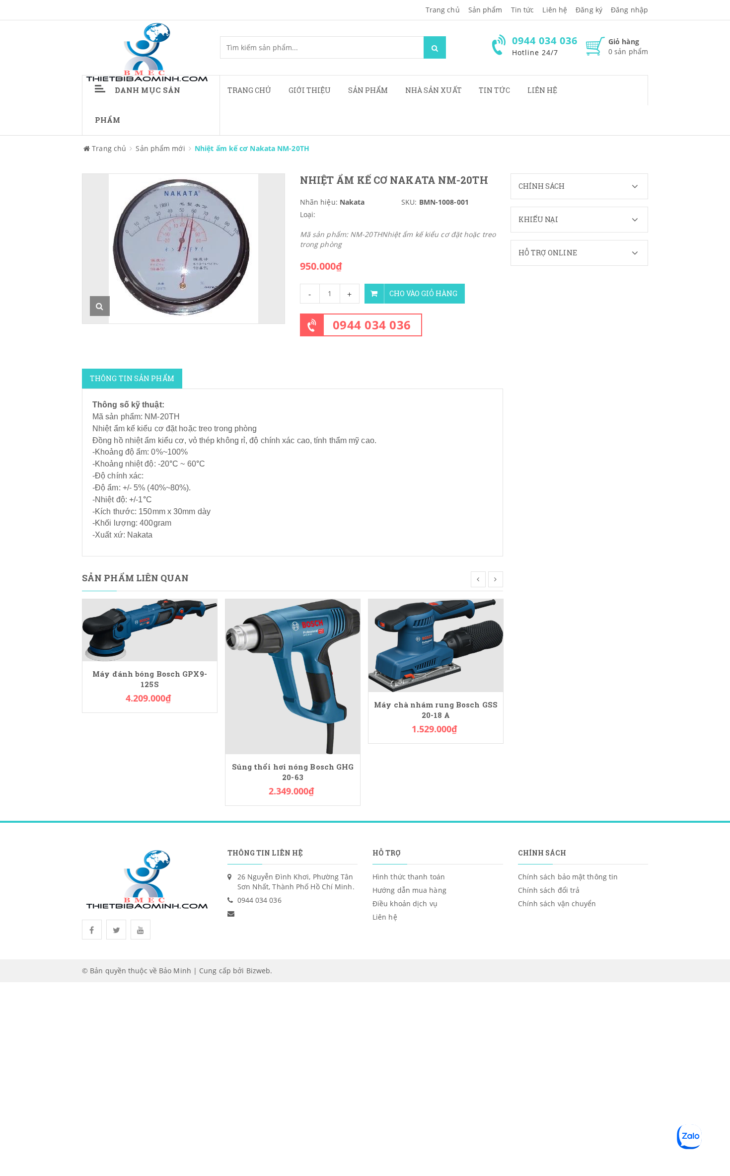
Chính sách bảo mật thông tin (568, 876)
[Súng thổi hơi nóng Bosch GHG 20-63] (292, 676)
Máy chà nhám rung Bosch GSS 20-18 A (436, 710)
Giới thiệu (310, 90)
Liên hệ (542, 90)
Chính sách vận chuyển (557, 903)
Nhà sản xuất (433, 90)
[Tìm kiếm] (435, 47)
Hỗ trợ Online (547, 252)
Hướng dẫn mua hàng (409, 890)
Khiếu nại (538, 219)
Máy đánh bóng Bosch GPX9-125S (149, 679)
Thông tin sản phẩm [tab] (132, 378)
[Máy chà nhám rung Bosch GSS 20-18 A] (435, 644)
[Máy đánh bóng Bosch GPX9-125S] (149, 629)
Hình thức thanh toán (408, 876)
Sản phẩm (485, 9)
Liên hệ (554, 9)
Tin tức (495, 90)
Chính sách (541, 186)
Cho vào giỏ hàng (423, 293)
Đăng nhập (629, 9)
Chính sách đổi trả (549, 890)
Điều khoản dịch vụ (405, 903)
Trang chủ (443, 9)
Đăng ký (589, 9)
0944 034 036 (372, 324)
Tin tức (522, 9)
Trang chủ (249, 90)
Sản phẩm (368, 90)
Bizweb (258, 970)
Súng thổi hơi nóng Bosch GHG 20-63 (293, 772)
